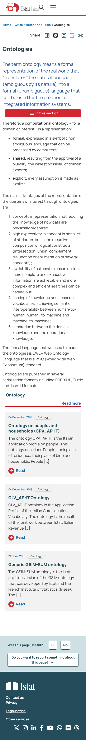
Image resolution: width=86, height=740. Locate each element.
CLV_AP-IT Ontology (28, 497)
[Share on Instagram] (63, 35)
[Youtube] (50, 729)
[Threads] (76, 729)
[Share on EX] (54, 35)
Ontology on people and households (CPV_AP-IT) (34, 428)
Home (7, 25)
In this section (47, 113)
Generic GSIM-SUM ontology (37, 564)
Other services (18, 719)
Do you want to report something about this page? (43, 660)
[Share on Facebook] (46, 35)
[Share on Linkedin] (71, 35)
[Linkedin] (34, 729)
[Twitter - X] (16, 729)
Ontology (43, 417)
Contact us (15, 697)
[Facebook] (42, 729)
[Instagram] (25, 729)
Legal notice (16, 711)
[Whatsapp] (59, 729)
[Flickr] (68, 729)
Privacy (12, 702)
